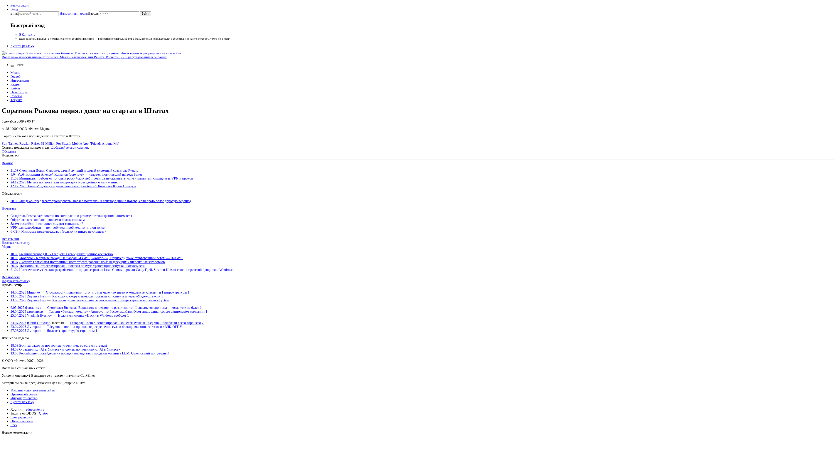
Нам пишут (18, 92)
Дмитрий (34, 327)
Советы (16, 96)
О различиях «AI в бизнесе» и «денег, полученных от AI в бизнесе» (65, 349)
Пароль (79, 13)
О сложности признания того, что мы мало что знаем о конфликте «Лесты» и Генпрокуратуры (116, 292)
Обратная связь (21, 421)
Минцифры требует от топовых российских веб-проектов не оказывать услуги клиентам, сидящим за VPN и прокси (101, 178)
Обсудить (9, 151)
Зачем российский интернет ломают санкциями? (46, 223)
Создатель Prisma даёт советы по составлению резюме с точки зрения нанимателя (71, 216)
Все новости (11, 277)
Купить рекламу (22, 46)
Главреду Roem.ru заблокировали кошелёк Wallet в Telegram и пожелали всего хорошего (135, 323)
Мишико (33, 292)
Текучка (16, 100)
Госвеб (15, 76)
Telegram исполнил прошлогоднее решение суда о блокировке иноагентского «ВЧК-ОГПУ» (115, 327)
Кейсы (15, 88)
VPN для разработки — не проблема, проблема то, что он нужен (58, 227)
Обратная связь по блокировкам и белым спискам (47, 220)
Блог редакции (21, 417)
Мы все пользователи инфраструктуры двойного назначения (64, 182)
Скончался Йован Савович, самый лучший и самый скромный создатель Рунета (74, 170)
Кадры (15, 84)
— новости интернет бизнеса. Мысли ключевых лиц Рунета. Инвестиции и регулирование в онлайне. (84, 57)
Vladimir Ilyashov (39, 315)
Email (14, 13)
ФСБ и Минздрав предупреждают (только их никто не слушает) (58, 231)
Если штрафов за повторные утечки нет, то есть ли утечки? (58, 345)
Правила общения (23, 394)
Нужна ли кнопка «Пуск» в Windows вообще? (92, 315)
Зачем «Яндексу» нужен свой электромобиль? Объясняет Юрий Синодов (73, 186)
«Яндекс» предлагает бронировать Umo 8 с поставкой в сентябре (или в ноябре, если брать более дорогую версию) (100, 201)
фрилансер (33, 307)
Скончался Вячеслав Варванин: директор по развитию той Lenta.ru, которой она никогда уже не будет (123, 307)
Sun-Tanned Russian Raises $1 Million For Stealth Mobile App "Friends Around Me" (61, 143)
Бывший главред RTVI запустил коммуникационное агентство (66, 254)
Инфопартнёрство (23, 398)
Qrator (43, 413)
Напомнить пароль (74, 13)
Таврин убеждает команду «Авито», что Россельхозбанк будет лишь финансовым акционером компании (127, 311)
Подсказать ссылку (16, 243)
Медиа (15, 72)
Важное (7, 163)
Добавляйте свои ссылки (69, 147)
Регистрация (19, 5)
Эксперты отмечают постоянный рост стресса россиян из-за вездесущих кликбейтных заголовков (92, 262)
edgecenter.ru (35, 409)
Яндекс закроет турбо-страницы (71, 330)
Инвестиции (19, 80)
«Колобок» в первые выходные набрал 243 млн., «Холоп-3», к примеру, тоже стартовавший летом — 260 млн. (101, 258)
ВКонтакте (27, 34)
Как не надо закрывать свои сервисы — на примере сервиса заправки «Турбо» (110, 300)
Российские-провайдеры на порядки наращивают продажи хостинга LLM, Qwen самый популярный (89, 353)
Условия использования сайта (32, 390)
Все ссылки (10, 239)
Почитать (9, 208)
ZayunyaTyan (36, 296)
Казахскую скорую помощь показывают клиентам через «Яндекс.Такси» (106, 296)
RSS (13, 425)
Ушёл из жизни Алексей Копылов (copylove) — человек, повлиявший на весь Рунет (76, 174)
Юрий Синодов (38, 323)
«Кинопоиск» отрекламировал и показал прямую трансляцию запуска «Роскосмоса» (82, 266)
